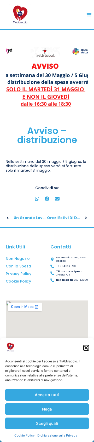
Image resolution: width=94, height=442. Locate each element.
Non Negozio (18, 258)
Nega (47, 409)
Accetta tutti (47, 394)
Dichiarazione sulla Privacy (57, 435)
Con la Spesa (18, 266)
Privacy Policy (18, 273)
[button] (86, 347)
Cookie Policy (24, 435)
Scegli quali (47, 423)
